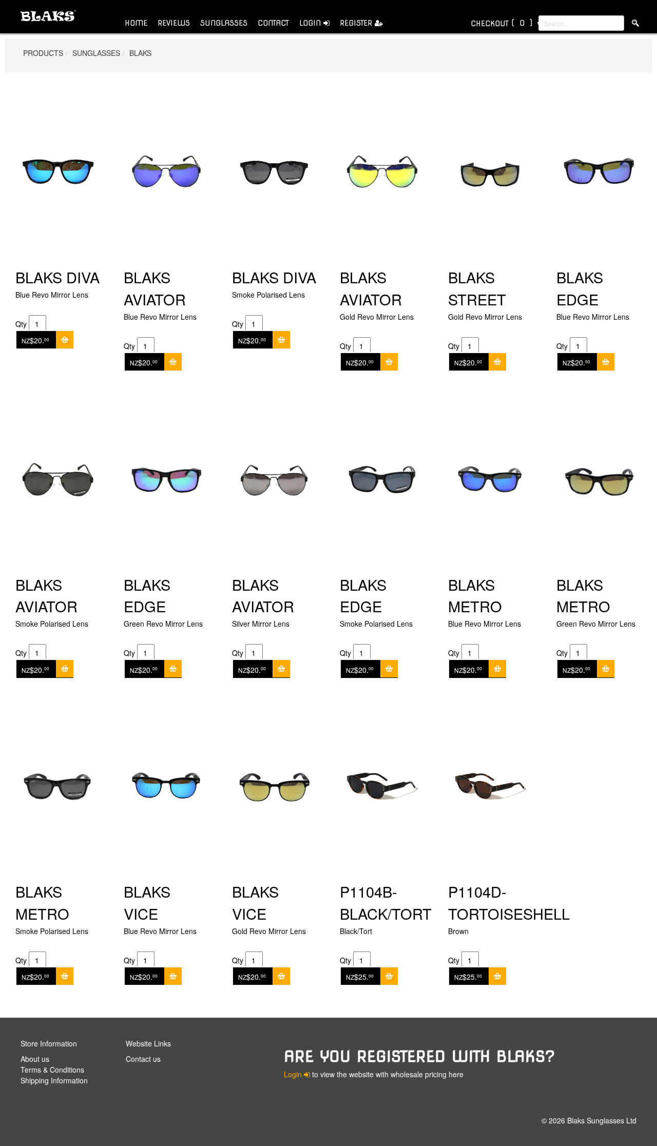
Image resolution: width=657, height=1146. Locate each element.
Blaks (140, 53)
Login (311, 23)
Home (136, 23)
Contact (273, 23)
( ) (501, 23)
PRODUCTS (43, 53)
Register (357, 23)
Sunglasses (223, 23)
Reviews (174, 23)
